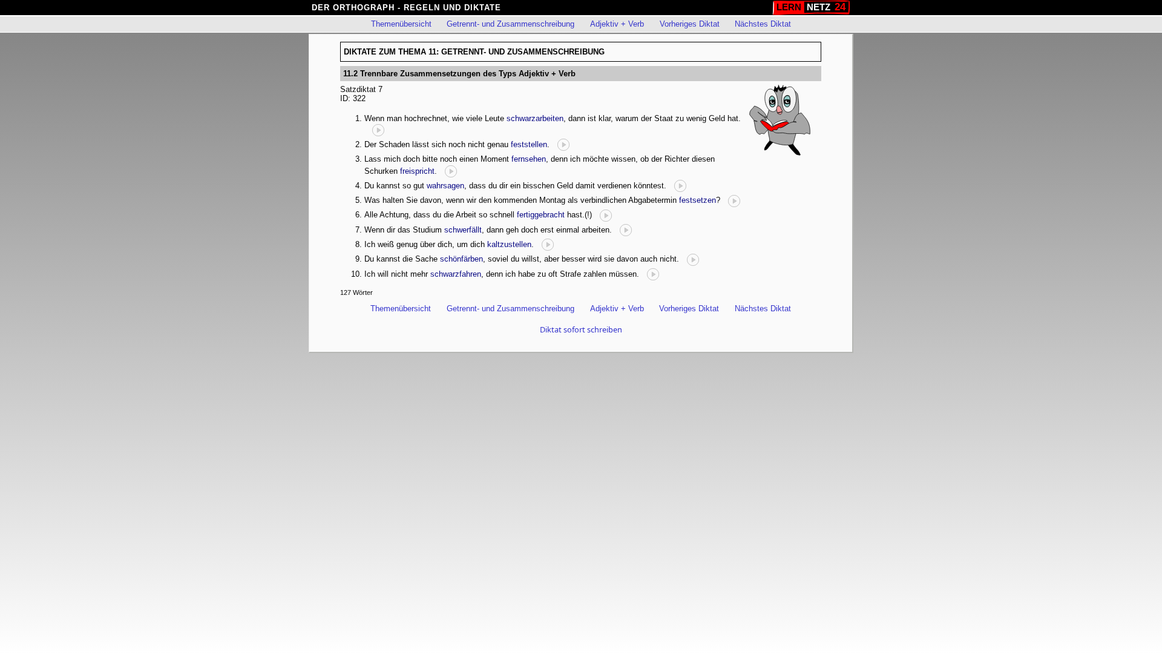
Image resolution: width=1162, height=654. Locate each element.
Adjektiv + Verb (617, 23)
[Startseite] (811, 7)
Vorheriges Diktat (690, 23)
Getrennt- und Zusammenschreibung (510, 23)
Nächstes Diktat (763, 23)
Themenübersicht (401, 23)
